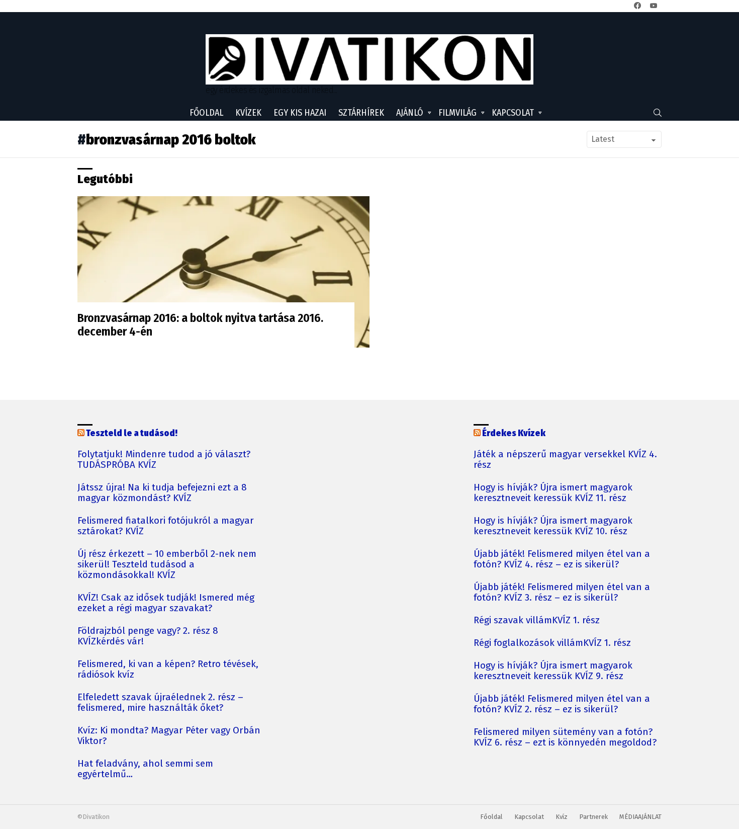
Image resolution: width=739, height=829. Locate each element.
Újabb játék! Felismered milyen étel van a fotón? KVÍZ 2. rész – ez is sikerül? (562, 704)
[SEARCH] (658, 113)
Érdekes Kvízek (513, 433)
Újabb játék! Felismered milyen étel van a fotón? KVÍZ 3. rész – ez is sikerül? (562, 592)
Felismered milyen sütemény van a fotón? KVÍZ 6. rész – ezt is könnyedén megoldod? (565, 737)
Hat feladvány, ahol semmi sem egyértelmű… (145, 769)
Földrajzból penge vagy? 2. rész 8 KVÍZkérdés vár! (147, 636)
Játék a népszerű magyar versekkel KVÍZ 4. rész (565, 459)
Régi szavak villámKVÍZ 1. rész (537, 620)
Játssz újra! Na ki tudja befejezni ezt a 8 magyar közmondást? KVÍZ (162, 493)
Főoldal (206, 112)
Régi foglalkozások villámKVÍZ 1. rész (552, 643)
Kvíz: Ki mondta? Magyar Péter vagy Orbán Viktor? (168, 736)
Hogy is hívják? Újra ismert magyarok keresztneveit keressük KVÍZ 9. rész (553, 671)
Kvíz (562, 816)
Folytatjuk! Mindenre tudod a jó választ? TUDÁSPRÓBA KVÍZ (163, 459)
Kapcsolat (513, 112)
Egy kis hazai (299, 112)
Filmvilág (457, 112)
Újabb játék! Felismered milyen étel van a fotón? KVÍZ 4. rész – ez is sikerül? (562, 559)
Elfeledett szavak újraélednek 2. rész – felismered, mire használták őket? (160, 702)
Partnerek (593, 816)
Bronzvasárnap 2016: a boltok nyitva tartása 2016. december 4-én (200, 325)
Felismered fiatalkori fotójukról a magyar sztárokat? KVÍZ (165, 526)
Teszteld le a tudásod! (131, 433)
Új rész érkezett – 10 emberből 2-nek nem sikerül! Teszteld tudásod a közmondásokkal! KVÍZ (166, 565)
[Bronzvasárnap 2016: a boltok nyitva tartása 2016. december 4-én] (223, 271)
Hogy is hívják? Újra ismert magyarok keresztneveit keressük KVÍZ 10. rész (553, 526)
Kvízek (248, 112)
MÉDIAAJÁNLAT (640, 816)
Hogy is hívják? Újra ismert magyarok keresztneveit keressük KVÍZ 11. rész (553, 493)
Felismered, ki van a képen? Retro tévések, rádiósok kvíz (167, 669)
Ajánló (409, 112)
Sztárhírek (361, 112)
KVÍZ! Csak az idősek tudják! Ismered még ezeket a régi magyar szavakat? (165, 603)
